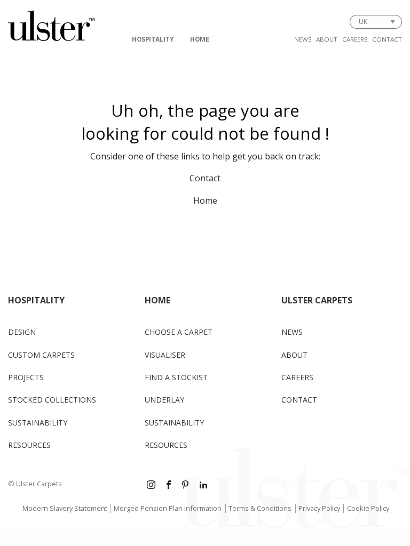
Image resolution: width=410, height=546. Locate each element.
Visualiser (165, 355)
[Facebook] (168, 486)
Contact (387, 39)
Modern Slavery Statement (64, 508)
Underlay (164, 400)
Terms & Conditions (259, 508)
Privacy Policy (319, 508)
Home (199, 39)
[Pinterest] (186, 486)
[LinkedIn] (203, 486)
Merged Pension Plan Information (168, 508)
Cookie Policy (368, 508)
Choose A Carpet (178, 332)
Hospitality (153, 39)
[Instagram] (151, 486)
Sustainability (37, 422)
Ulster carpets (316, 300)
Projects (26, 377)
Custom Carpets (41, 355)
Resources (29, 445)
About (326, 39)
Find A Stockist (176, 377)
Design (22, 332)
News (303, 39)
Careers (355, 39)
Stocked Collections (52, 400)
